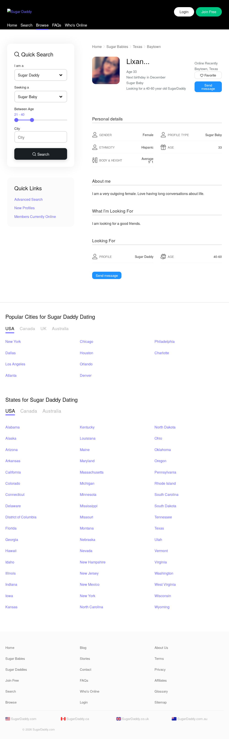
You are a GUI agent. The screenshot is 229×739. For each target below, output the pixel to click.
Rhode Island (165, 483)
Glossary (161, 691)
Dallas (10, 352)
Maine (85, 449)
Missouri (86, 517)
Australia (60, 328)
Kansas (11, 606)
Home (12, 25)
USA (9, 328)
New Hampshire (93, 562)
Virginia (161, 562)
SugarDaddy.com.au (191, 718)
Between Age (24, 111)
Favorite (210, 75)
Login (184, 11)
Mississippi (89, 505)
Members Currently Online (35, 216)
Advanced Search (28, 199)
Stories (85, 658)
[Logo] (19, 12)
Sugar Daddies (16, 669)
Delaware (13, 505)
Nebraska (87, 539)
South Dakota (165, 505)
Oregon (160, 460)
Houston (86, 352)
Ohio (158, 438)
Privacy (160, 669)
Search (26, 25)
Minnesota (88, 494)
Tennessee (163, 517)
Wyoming (162, 606)
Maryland (87, 460)
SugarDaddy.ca (77, 718)
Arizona (11, 449)
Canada (27, 328)
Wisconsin (163, 595)
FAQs (56, 25)
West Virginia (165, 584)
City (17, 128)
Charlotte (162, 352)
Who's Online (76, 25)
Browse (42, 25)
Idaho (9, 562)
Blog (83, 647)
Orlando (86, 363)
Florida (11, 528)
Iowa (9, 595)
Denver (85, 375)
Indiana (11, 584)
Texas (137, 46)
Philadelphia (165, 341)
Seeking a (21, 87)
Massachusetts (92, 472)
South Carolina (166, 494)
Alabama (12, 427)
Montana (87, 528)
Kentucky (87, 427)
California (13, 472)
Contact (85, 669)
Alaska (10, 438)
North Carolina (91, 606)
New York (13, 341)
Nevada (86, 550)
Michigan (87, 483)
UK (43, 328)
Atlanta (11, 375)
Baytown (154, 46)
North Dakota (165, 427)
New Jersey (89, 573)
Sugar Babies (117, 46)
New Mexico (90, 584)
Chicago (86, 341)
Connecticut (14, 494)
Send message (208, 87)
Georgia (11, 539)
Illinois (10, 573)
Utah (158, 539)
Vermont (161, 550)
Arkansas (12, 460)
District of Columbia (20, 517)
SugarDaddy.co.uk (135, 718)
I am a (18, 65)
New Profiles (24, 207)
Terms (159, 658)
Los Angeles (15, 363)
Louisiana (87, 438)
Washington (164, 573)
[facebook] (8, 730)
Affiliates (161, 680)
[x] (16, 730)
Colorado (12, 483)
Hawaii (11, 550)
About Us (161, 647)
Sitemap (161, 702)
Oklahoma (163, 449)
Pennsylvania (165, 472)
